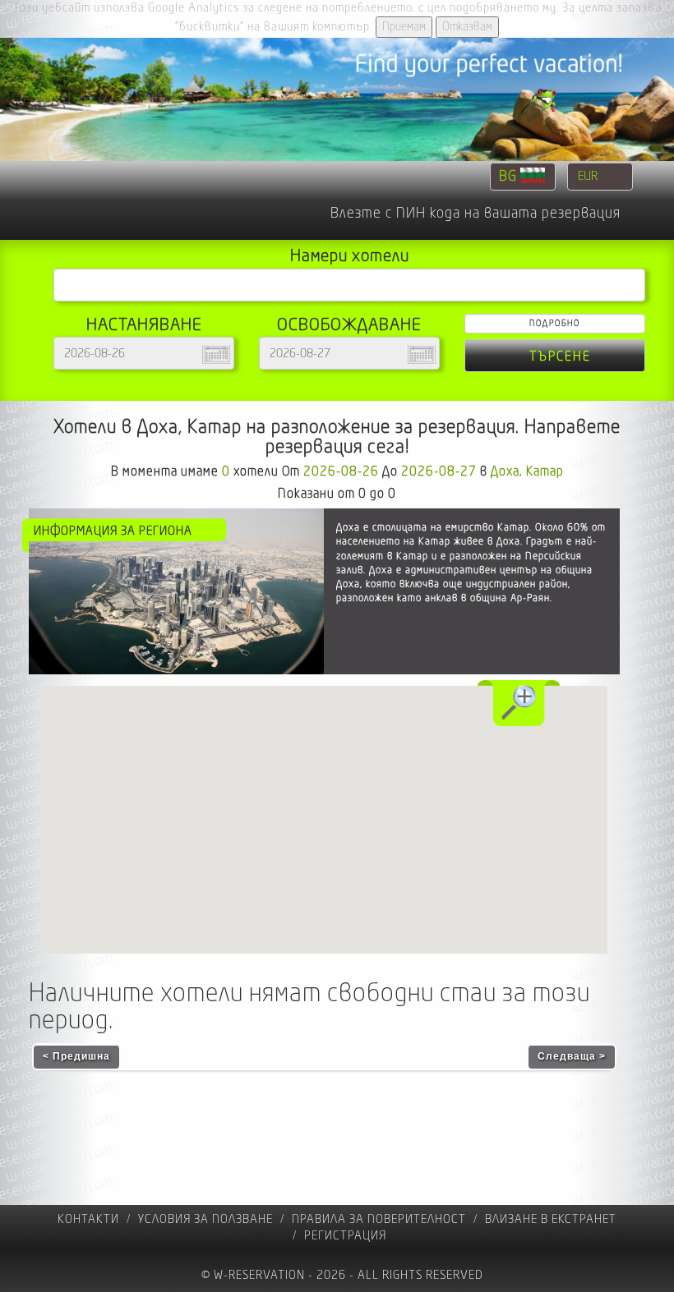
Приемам (404, 27)
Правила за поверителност (379, 1219)
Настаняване (144, 324)
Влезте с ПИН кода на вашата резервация (475, 213)
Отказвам (467, 27)
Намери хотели (349, 255)
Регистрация (345, 1236)
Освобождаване (349, 324)
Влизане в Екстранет (550, 1219)
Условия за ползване (205, 1219)
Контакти (88, 1219)
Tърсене (560, 356)
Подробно (554, 323)
